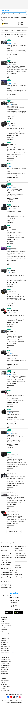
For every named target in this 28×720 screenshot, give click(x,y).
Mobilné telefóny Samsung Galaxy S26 (7, 561)
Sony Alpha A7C (10, 185)
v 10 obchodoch (10, 116)
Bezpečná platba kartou (6, 652)
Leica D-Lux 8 (10, 431)
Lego (16, 572)
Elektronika (8, 17)
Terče (2, 548)
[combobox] (14, 13)
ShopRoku (3, 682)
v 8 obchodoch (10, 284)
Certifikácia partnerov (5, 686)
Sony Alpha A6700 (11, 165)
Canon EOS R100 (11, 492)
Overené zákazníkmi (5, 680)
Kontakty (3, 621)
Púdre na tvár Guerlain (5, 564)
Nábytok (16, 576)
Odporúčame (18, 563)
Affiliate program (4, 671)
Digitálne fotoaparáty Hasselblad (7, 578)
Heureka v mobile (4, 642)
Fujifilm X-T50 (10, 352)
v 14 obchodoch (10, 220)
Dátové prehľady (4, 669)
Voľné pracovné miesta (6, 625)
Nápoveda (3, 675)
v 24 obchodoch (10, 385)
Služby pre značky (5, 667)
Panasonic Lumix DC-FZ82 (13, 411)
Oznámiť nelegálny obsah (6, 633)
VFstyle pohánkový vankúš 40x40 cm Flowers (21, 555)
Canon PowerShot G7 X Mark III (14, 42)
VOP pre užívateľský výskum (7, 654)
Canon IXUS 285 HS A (11, 248)
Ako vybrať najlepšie (6, 582)
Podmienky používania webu (16, 702)
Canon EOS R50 (10, 102)
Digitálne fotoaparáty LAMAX (7, 570)
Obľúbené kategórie (6, 546)
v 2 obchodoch (10, 487)
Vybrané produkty (19, 546)
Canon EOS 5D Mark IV (12, 473)
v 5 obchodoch (10, 56)
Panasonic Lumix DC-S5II (12, 310)
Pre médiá (3, 627)
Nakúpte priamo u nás (5, 646)
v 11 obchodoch (10, 158)
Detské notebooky (5, 555)
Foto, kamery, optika (15, 17)
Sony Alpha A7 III (11, 123)
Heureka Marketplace (5, 665)
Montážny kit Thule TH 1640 (20, 554)
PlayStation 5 (17, 570)
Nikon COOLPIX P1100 (12, 291)
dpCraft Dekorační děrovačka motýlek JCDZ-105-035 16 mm (21, 557)
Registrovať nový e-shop (6, 661)
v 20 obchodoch (10, 75)
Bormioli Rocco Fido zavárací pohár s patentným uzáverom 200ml (21, 552)
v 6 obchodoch (10, 303)
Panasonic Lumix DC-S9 (12, 454)
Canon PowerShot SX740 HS (13, 82)
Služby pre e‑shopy (5, 663)
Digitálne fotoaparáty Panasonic (7, 576)
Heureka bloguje (4, 629)
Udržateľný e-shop (5, 690)
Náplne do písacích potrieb (6, 552)
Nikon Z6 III (9, 227)
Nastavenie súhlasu (5, 648)
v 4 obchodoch (10, 96)
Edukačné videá (4, 673)
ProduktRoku (4, 684)
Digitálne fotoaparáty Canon (7, 574)
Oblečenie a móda (18, 578)
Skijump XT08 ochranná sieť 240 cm (21, 559)
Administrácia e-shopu (5, 659)
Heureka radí (3, 644)
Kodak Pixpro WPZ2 (11, 372)
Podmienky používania (5, 623)
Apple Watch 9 (18, 567)
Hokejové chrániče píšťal (6, 554)
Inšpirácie (3, 688)
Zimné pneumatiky (18, 574)
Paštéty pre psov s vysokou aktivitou (7, 559)
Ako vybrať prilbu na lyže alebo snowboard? (7, 586)
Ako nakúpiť (3, 640)
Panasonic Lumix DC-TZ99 (13, 206)
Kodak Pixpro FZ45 (11, 62)
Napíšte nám (14, 602)
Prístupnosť (3, 635)
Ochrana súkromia (5, 650)
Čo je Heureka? (4, 619)
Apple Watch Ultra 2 (19, 569)
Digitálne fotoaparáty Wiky (6, 572)
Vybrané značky (5, 568)
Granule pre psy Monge (6, 562)
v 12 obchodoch (10, 345)
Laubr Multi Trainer (18, 548)
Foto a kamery (23, 17)
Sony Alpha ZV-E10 (11, 331)
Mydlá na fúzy (4, 550)
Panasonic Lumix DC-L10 (12, 392)
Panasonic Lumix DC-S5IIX (13, 511)
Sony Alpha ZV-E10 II (11, 144)
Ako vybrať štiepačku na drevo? (7, 587)
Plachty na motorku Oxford (6, 557)
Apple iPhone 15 (18, 565)
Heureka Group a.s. (16, 701)
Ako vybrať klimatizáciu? (6, 584)
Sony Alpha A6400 (11, 270)
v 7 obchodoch (10, 199)
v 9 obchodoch (10, 179)
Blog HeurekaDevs (5, 631)
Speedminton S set (19, 550)
